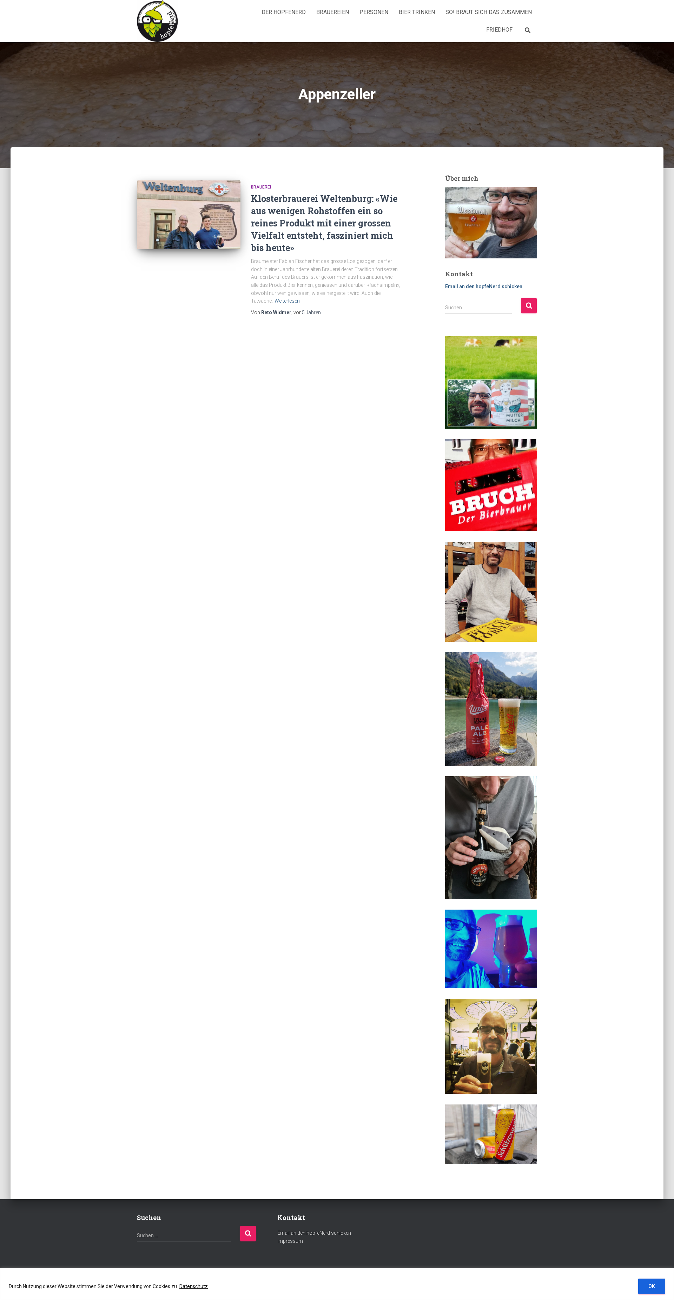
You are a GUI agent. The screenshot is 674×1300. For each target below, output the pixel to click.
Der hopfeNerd (284, 12)
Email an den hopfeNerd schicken (483, 286)
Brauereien (332, 12)
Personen (373, 12)
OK (651, 1286)
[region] (337, 1284)
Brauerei (261, 187)
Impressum (290, 1241)
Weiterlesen (287, 301)
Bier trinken (417, 12)
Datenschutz (193, 1286)
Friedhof (499, 29)
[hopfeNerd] (157, 21)
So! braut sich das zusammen (488, 12)
